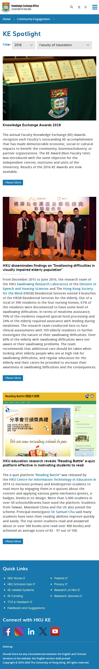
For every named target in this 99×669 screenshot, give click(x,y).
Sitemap (8, 646)
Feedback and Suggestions (26, 608)
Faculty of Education (55, 45)
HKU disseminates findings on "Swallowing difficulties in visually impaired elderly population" (49, 267)
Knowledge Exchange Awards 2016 (32, 125)
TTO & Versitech (18, 602)
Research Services (66, 596)
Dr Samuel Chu (63, 512)
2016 (18, 45)
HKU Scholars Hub (20, 584)
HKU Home (15, 578)
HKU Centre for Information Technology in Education (50, 479)
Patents (59, 578)
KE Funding (15, 596)
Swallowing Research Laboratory (42, 284)
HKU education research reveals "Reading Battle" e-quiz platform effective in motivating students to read (49, 463)
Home (7, 19)
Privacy (59, 584)
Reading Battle (47, 475)
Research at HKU (65, 590)
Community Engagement (33, 19)
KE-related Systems (21, 590)
